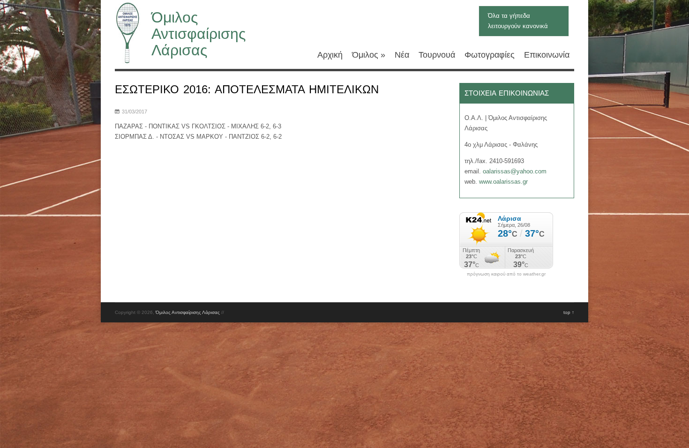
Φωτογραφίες (489, 55)
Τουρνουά (437, 55)
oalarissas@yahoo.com (515, 171)
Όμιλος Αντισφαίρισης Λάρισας (198, 34)
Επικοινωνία (546, 55)
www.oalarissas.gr (503, 181)
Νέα (402, 55)
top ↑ (568, 312)
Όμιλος (368, 55)
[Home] (127, 63)
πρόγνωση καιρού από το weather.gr (506, 274)
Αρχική (330, 55)
